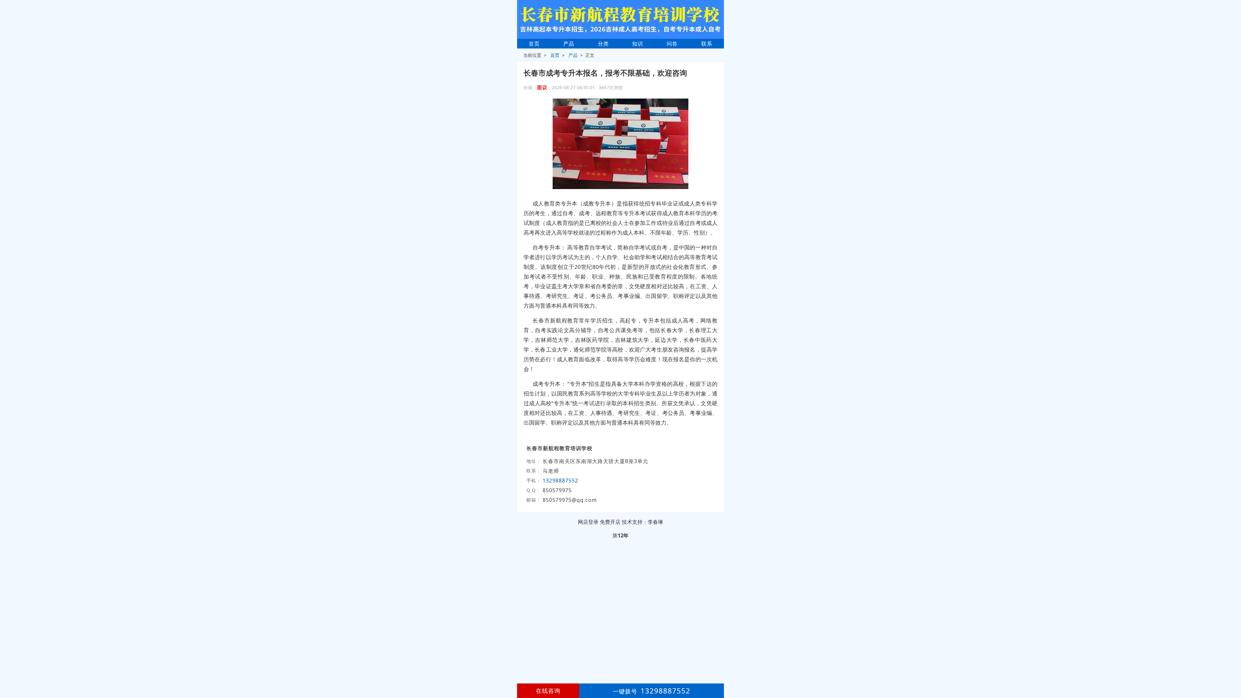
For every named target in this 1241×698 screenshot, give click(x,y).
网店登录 (588, 521)
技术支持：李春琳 (642, 521)
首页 (534, 43)
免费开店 (610, 521)
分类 (603, 43)
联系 (706, 43)
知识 (637, 43)
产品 (568, 43)
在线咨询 (548, 690)
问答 (672, 43)
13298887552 (560, 480)
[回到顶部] (1232, 673)
